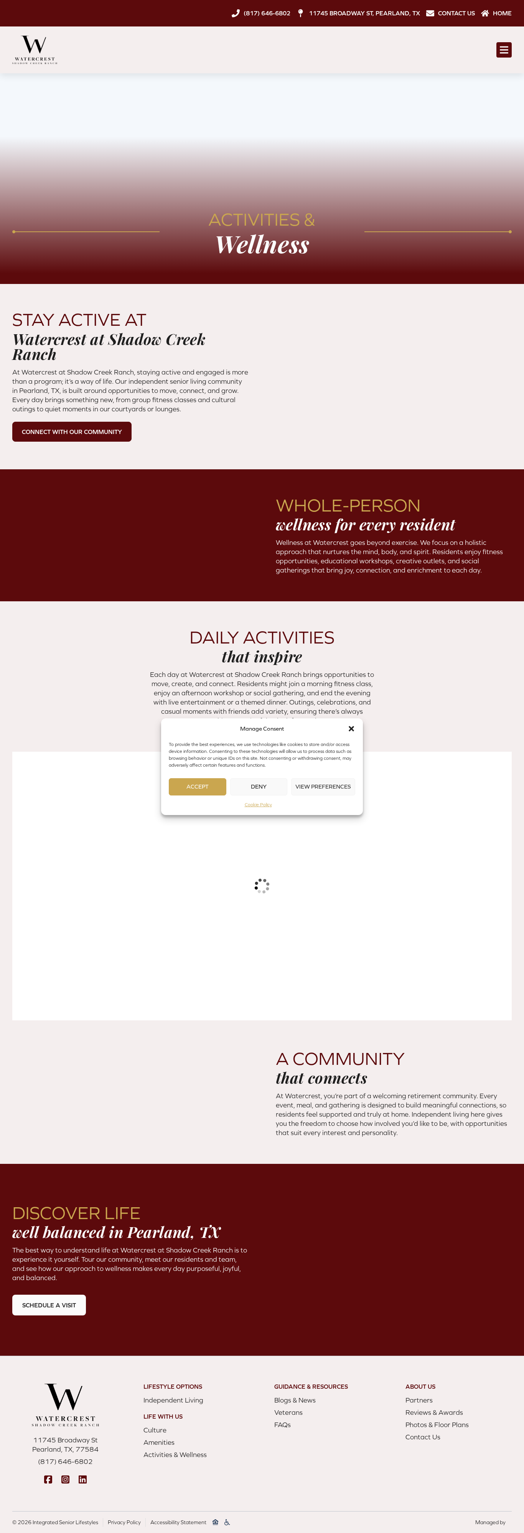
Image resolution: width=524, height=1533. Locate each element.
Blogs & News (295, 1400)
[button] (351, 729)
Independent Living (173, 1400)
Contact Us (422, 1437)
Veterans (288, 1412)
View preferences (323, 786)
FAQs (282, 1425)
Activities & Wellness (175, 1454)
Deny (259, 786)
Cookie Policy (258, 804)
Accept (197, 786)
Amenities (159, 1442)
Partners (419, 1400)
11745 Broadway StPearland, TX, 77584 (65, 1444)
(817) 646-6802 (65, 1461)
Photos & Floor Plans (437, 1425)
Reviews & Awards (434, 1412)
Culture (154, 1430)
